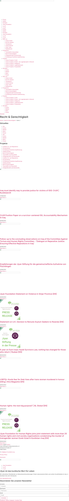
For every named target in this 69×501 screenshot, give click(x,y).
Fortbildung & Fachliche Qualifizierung (12, 150)
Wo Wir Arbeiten (9, 42)
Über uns (5, 39)
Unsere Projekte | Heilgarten (12, 63)
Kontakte (5, 22)
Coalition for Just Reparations (10, 146)
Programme (6, 50)
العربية (4, 26)
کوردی (4, 27)
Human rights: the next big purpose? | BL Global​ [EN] (23, 406)
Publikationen (8, 48)
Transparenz (8, 44)
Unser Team (8, 47)
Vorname (2, 484)
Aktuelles (5, 68)
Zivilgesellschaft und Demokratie (11, 156)
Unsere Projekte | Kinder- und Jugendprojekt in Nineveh (19, 62)
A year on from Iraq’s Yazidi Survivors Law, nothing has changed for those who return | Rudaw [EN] (33, 351)
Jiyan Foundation (7, 24)
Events (7, 70)
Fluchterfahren (6, 148)
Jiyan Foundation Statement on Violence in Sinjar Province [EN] (28, 294)
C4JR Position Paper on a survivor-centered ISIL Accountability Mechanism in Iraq (34, 216)
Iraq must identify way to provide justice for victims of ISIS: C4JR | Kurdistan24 (29, 191)
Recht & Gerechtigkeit (11, 53)
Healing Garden (7, 151)
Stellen (4, 21)
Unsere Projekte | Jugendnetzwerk (14, 65)
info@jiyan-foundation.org (8, 452)
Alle (4, 126)
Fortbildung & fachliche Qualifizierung (15, 57)
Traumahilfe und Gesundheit (10, 154)
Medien (7, 71)
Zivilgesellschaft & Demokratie (13, 55)
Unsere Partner (9, 45)
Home (1, 120)
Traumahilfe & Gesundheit (11, 52)
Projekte (5, 58)
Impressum (3, 457)
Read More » (3, 197)
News (6, 73)
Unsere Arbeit (8, 40)
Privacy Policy (3, 454)
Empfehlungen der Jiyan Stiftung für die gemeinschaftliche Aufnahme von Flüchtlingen (33, 265)
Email (1, 493)
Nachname (2, 488)
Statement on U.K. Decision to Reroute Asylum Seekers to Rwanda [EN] (32, 322)
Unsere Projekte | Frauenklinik (13, 66)
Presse (4, 19)
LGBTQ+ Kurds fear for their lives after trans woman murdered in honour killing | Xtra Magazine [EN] (32, 380)
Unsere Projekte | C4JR (11, 60)
